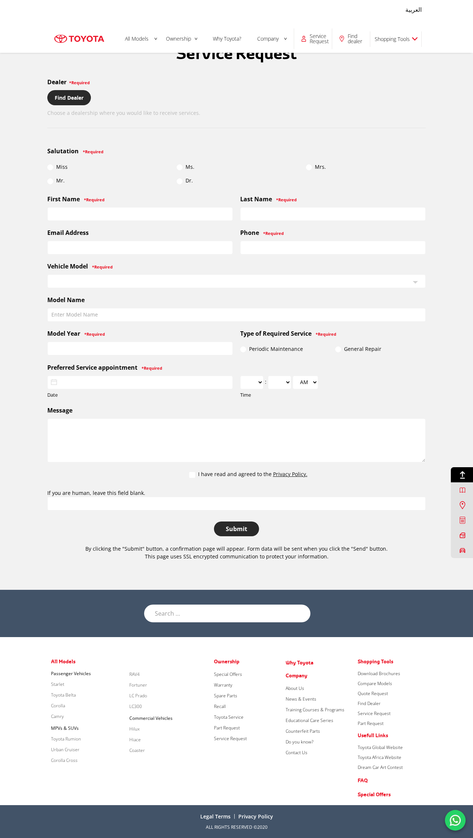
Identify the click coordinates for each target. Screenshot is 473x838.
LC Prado (138, 695)
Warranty (223, 685)
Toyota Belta (63, 695)
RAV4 (134, 674)
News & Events (301, 699)
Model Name (66, 300)
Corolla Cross (64, 760)
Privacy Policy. (290, 474)
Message (59, 410)
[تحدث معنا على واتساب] (455, 819)
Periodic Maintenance (275, 349)
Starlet (57, 684)
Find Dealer (69, 97)
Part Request (227, 728)
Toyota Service (229, 717)
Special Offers (228, 674)
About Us (295, 688)
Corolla (58, 705)
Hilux (134, 729)
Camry (57, 716)
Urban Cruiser (65, 749)
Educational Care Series (309, 720)
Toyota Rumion (66, 739)
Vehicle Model (80, 266)
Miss (61, 167)
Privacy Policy (255, 816)
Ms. (189, 167)
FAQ (363, 780)
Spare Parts (225, 695)
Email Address (68, 233)
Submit (236, 529)
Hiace (135, 739)
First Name (76, 199)
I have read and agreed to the (252, 474)
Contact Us (296, 752)
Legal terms (215, 816)
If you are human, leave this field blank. (96, 492)
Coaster (137, 750)
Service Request (230, 738)
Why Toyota (299, 662)
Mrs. (319, 167)
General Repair (362, 349)
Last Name (268, 199)
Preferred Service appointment (104, 367)
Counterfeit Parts (303, 731)
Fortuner (138, 685)
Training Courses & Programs (315, 710)
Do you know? (299, 742)
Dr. (188, 180)
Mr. (60, 180)
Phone (262, 233)
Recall (220, 706)
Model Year (76, 333)
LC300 (135, 706)
